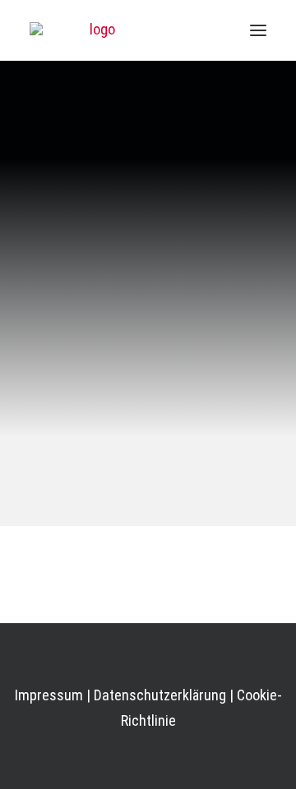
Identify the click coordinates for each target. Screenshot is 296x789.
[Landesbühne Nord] (95, 30)
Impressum (49, 695)
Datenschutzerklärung (160, 695)
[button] (258, 30)
